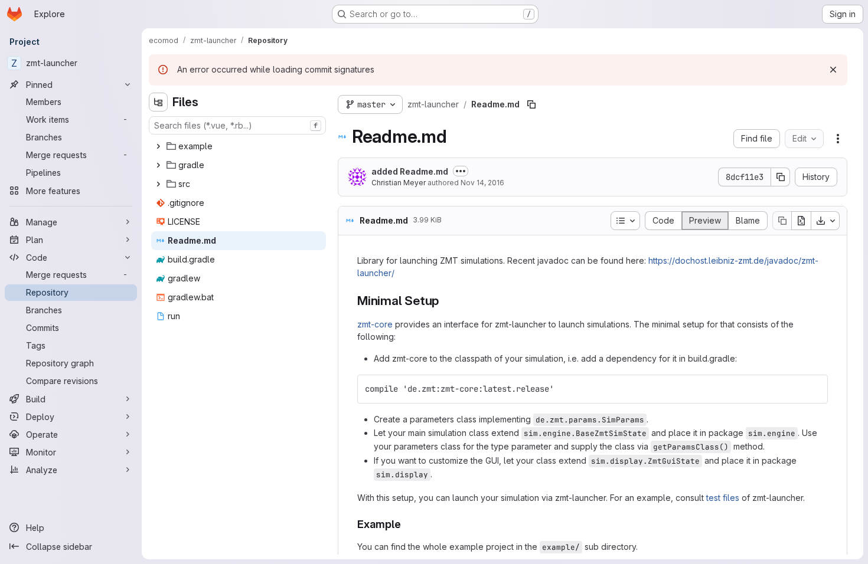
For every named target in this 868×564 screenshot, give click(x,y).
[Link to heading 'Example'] (407, 524)
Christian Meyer (398, 182)
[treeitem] (238, 146)
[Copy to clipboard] (813, 388)
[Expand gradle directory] (158, 165)
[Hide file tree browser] (158, 102)
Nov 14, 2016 (482, 182)
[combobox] (237, 125)
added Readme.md (409, 171)
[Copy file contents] (781, 220)
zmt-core (375, 324)
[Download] (825, 220)
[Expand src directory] (158, 184)
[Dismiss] (833, 70)
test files (722, 498)
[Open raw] (801, 220)
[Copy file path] (531, 104)
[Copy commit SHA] (780, 177)
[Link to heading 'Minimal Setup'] (445, 300)
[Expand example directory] (158, 146)
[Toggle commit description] (460, 171)
